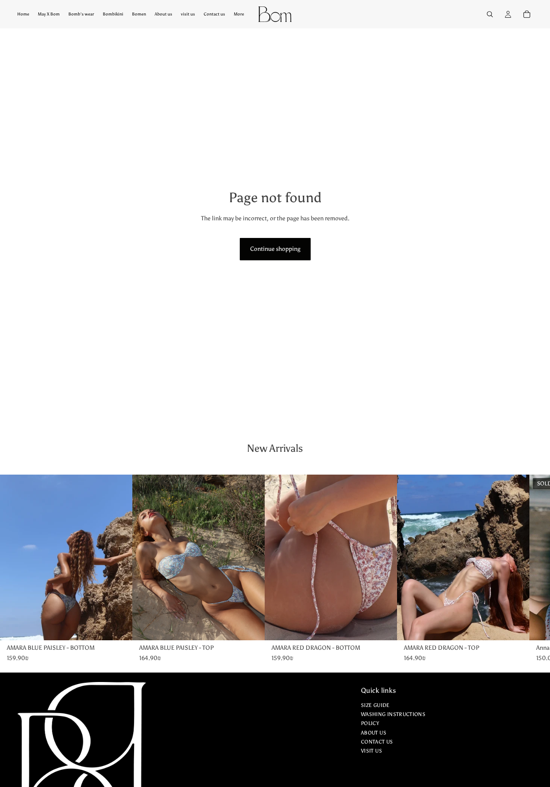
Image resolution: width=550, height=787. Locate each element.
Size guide (375, 705)
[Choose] (119, 627)
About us (373, 733)
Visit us (371, 751)
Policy (370, 724)
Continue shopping (275, 249)
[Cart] (526, 14)
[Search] (489, 14)
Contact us (377, 742)
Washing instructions (393, 715)
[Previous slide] (30, 557)
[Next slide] (102, 557)
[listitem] (238, 14)
